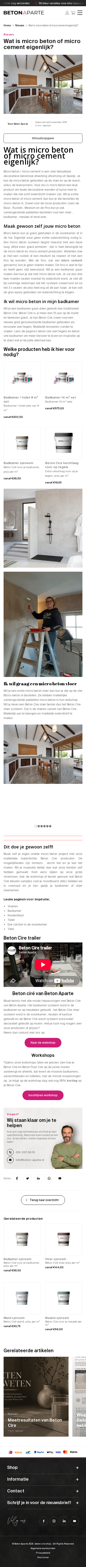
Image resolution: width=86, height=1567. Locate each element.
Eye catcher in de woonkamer (27, 924)
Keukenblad (16, 915)
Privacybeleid (43, 1552)
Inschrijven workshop (43, 1095)
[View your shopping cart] (72, 13)
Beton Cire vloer (35, 704)
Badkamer (14, 911)
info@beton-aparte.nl (30, 1160)
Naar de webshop (43, 1043)
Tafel (11, 929)
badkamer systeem (46, 1005)
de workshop (34, 877)
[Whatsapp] (49, 1178)
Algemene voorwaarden (43, 1548)
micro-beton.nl (13, 203)
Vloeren (13, 906)
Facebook (43, 1521)
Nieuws (19, 25)
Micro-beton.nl (13, 695)
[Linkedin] (38, 1178)
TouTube (74, 1521)
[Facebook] (16, 1178)
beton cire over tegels (52, 331)
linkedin (64, 1521)
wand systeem (48, 1019)
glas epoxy (15, 292)
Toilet (11, 920)
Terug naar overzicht (44, 1200)
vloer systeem (13, 709)
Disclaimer (43, 1557)
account (67, 13)
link (18, 124)
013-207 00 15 (25, 1152)
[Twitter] (27, 1178)
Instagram (53, 1521)
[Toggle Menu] (80, 13)
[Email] (59, 1178)
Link (36, 1397)
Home (7, 25)
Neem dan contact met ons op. (24, 1033)
